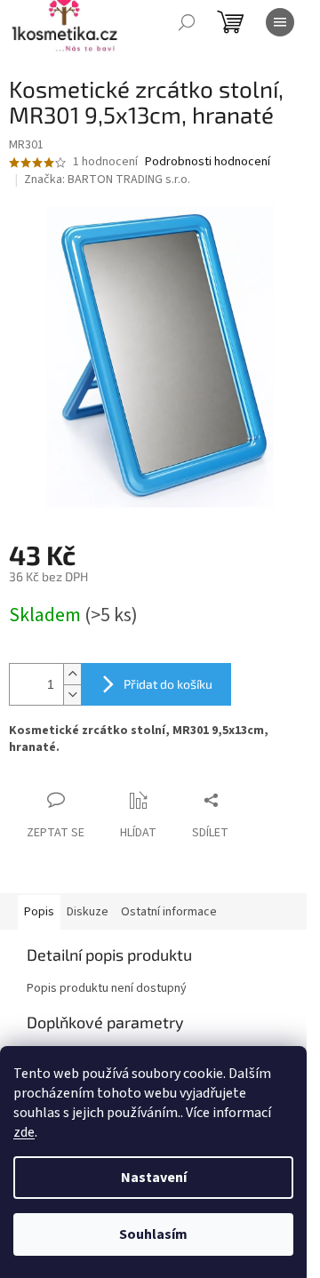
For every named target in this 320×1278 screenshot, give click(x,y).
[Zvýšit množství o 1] (72, 674)
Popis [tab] (39, 912)
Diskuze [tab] (87, 912)
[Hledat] (186, 22)
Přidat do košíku (168, 683)
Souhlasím (153, 1234)
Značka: (107, 179)
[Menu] (280, 22)
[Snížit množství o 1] (72, 694)
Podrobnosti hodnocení (207, 162)
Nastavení (154, 1177)
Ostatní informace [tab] (169, 912)
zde (24, 1132)
